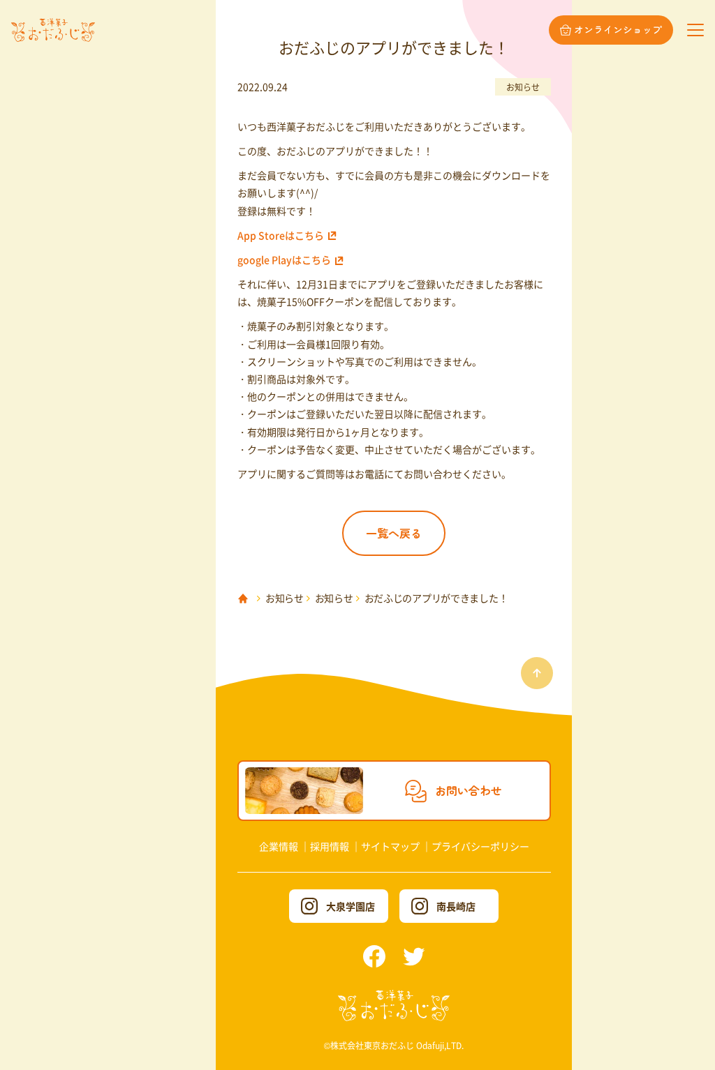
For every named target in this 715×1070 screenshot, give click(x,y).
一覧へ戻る (394, 533)
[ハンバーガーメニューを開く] (695, 30)
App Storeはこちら (280, 235)
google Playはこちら (284, 259)
